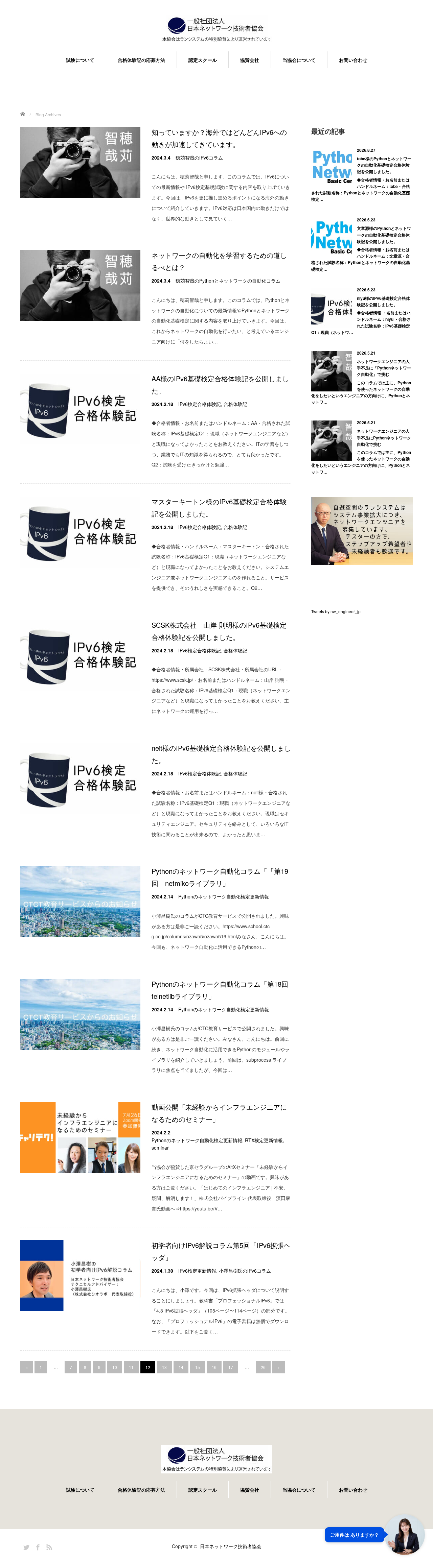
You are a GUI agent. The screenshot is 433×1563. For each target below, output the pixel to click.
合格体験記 (235, 404)
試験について (80, 59)
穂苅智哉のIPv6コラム (199, 157)
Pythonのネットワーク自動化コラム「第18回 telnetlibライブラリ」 (221, 990)
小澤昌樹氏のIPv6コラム (245, 1270)
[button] (375, 1534)
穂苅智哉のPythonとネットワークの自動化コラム (228, 280)
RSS (48, 1546)
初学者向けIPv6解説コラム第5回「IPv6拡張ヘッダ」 (221, 1251)
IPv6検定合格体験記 (199, 404)
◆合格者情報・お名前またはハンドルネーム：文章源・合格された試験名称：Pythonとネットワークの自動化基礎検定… (360, 259)
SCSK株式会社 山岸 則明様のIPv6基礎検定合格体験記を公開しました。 (219, 631)
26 (263, 1367)
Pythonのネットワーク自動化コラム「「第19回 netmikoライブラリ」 (220, 877)
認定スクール (202, 59)
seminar (160, 1147)
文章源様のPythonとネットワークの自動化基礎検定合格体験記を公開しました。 (384, 234)
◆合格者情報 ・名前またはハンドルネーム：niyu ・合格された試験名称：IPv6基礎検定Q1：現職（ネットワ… (361, 322)
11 (131, 1367)
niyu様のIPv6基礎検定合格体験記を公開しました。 (383, 301)
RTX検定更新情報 (264, 1140)
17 (230, 1367)
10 (114, 1367)
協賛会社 (249, 59)
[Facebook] (37, 1546)
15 (197, 1367)
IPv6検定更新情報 (197, 1270)
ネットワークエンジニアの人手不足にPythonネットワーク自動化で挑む (384, 437)
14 (181, 1367)
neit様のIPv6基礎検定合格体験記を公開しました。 (221, 754)
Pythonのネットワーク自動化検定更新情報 (223, 896)
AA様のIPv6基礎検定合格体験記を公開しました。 (220, 384)
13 (164, 1367)
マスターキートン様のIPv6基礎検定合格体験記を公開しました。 (219, 508)
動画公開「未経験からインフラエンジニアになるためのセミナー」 (219, 1113)
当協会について (299, 59)
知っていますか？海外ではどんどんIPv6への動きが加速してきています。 (219, 138)
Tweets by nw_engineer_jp (336, 611)
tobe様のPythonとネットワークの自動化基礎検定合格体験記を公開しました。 (384, 164)
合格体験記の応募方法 (141, 59)
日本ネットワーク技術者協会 (230, 1546)
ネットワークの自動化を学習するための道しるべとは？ (219, 261)
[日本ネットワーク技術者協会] (216, 30)
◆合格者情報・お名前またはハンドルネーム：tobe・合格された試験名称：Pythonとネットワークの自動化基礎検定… (360, 189)
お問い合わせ (353, 59)
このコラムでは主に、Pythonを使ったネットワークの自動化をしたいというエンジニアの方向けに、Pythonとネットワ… (361, 392)
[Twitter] (25, 1546)
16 (214, 1367)
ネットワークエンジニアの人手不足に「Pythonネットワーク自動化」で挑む (384, 367)
